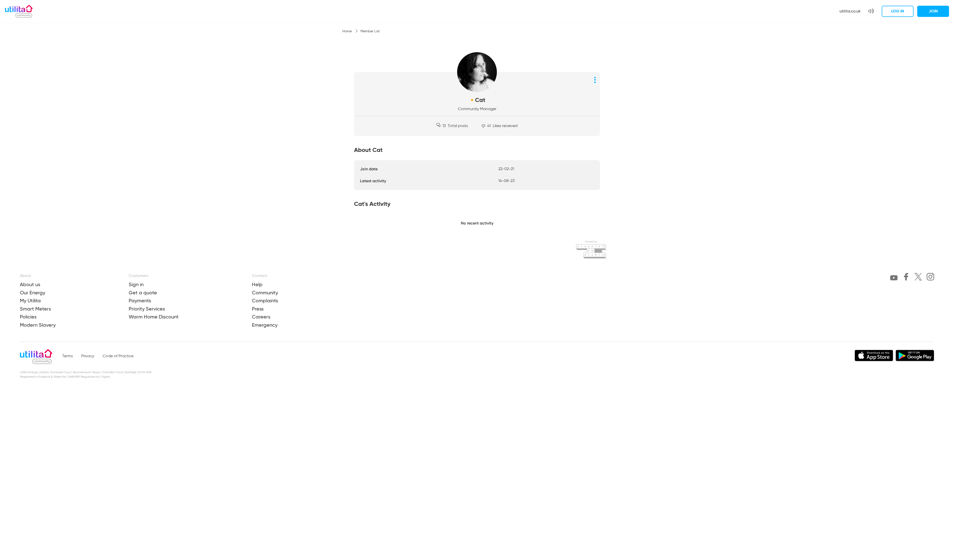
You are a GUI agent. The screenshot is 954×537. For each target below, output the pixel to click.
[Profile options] (595, 80)
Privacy (87, 356)
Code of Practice (118, 356)
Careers (261, 317)
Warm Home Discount (154, 317)
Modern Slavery (38, 325)
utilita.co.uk (850, 11)
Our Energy (32, 293)
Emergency (265, 325)
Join (933, 11)
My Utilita (30, 301)
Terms (67, 356)
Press (258, 309)
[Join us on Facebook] (906, 277)
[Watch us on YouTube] (894, 278)
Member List (370, 31)
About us (30, 284)
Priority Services (147, 309)
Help (257, 284)
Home (347, 31)
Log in (897, 11)
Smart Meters (35, 309)
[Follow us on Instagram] (930, 277)
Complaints (265, 301)
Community (265, 293)
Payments (140, 301)
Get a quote (143, 293)
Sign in (136, 284)
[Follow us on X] (918, 277)
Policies (28, 317)
